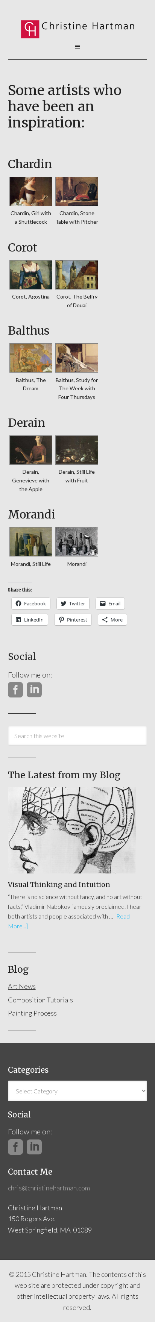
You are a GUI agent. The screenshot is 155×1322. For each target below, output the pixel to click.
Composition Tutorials (40, 1000)
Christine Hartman (77, 26)
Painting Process (32, 1013)
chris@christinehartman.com (49, 1188)
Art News (22, 986)
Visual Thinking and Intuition (59, 884)
